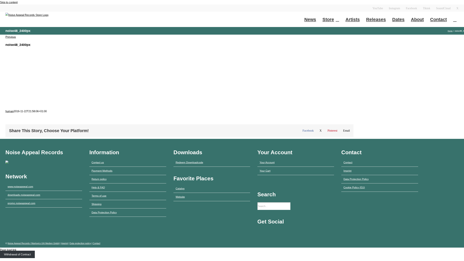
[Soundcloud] (278, 231)
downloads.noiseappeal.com (24, 194)
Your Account (267, 162)
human (9, 111)
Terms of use (99, 195)
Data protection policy (80, 243)
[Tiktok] (273, 231)
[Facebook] (268, 231)
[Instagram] (263, 231)
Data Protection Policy (104, 212)
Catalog (180, 188)
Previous (10, 36)
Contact (347, 162)
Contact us (98, 162)
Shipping (97, 204)
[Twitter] (283, 231)
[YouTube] (258, 231)
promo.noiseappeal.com (21, 203)
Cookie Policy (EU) (354, 187)
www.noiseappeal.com (20, 186)
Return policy (99, 179)
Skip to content (9, 2)
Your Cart (265, 170)
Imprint (347, 170)
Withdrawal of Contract (17, 254)
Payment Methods (102, 170)
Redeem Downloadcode (189, 162)
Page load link (8, 249)
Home (450, 31)
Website (180, 196)
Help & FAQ (98, 187)
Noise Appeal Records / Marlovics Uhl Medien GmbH (34, 243)
